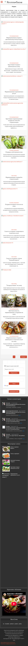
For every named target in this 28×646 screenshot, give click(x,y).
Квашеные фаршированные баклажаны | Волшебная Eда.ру (15, 405)
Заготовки (14, 175)
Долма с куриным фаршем (14, 447)
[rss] (5, 362)
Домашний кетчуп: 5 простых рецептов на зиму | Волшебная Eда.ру (16, 420)
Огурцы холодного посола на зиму (14, 205)
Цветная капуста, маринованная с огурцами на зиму (14, 312)
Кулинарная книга (14, 391)
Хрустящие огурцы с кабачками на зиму (14, 65)
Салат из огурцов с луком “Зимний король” (14, 259)
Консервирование (14, 36)
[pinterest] (14, 362)
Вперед (23, 356)
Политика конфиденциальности (8, 643)
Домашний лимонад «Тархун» (15, 461)
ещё (20, 415)
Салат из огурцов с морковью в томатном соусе (14, 232)
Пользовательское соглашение (8, 642)
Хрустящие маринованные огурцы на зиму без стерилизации (14, 120)
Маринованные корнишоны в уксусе (14, 92)
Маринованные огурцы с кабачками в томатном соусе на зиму (14, 339)
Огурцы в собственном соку (14, 152)
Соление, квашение (14, 150)
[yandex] (23, 362)
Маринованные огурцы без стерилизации (14, 178)
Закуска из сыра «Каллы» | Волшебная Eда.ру (15, 436)
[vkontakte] (9, 362)
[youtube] (18, 362)
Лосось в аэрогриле (14, 453)
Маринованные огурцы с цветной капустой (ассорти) (14, 38)
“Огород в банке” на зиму (14, 285)
